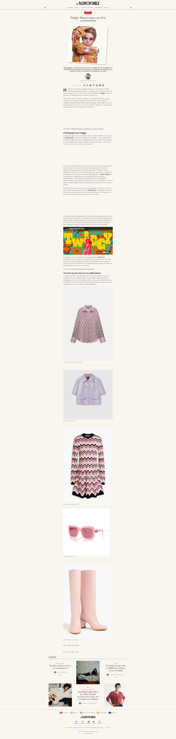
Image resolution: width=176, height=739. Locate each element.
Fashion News (60, 663)
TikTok (94, 723)
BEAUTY (77, 7)
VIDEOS (106, 7)
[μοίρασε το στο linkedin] (97, 85)
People (88, 12)
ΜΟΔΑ (77, 652)
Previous (66, 44)
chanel (115, 663)
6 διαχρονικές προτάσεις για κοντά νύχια (82, 269)
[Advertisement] (88, 118)
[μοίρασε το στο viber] (94, 85)
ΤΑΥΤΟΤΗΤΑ (108, 727)
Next (111, 44)
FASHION (70, 7)
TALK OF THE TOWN (87, 7)
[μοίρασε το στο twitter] (87, 85)
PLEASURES (98, 7)
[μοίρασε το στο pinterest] (100, 85)
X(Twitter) (99, 723)
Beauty (75, 712)
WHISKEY (91, 733)
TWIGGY (73, 652)
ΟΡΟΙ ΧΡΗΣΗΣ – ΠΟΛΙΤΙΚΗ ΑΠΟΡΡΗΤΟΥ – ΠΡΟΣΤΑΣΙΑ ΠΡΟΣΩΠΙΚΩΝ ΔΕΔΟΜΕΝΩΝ (84, 727)
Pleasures (103, 712)
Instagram (82, 723)
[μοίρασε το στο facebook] (84, 85)
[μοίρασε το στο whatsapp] (90, 85)
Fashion (65, 712)
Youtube (89, 723)
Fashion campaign (88, 689)
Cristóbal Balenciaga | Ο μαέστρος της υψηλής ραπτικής (87, 129)
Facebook (76, 723)
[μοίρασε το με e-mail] (103, 85)
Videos (114, 712)
